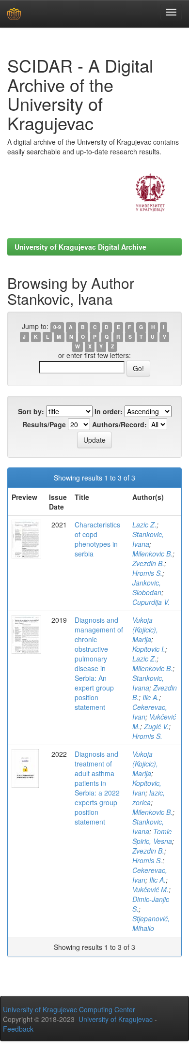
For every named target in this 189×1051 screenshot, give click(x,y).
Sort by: (31, 411)
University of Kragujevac (116, 1019)
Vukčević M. (150, 889)
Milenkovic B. (152, 553)
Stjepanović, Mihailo (151, 923)
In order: (108, 411)
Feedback (18, 1029)
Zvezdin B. (148, 563)
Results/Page (44, 424)
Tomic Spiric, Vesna (152, 836)
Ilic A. (150, 697)
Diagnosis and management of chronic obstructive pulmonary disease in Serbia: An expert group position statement (99, 663)
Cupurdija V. (151, 602)
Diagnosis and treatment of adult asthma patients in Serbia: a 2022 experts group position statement (97, 787)
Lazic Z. (144, 524)
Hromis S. (147, 573)
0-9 (57, 326)
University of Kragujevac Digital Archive (80, 247)
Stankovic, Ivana (148, 539)
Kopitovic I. (148, 649)
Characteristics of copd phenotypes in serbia (97, 539)
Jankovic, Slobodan (146, 587)
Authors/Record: (119, 424)
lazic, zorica (148, 797)
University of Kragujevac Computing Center (69, 1009)
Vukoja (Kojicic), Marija (145, 629)
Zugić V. (156, 726)
